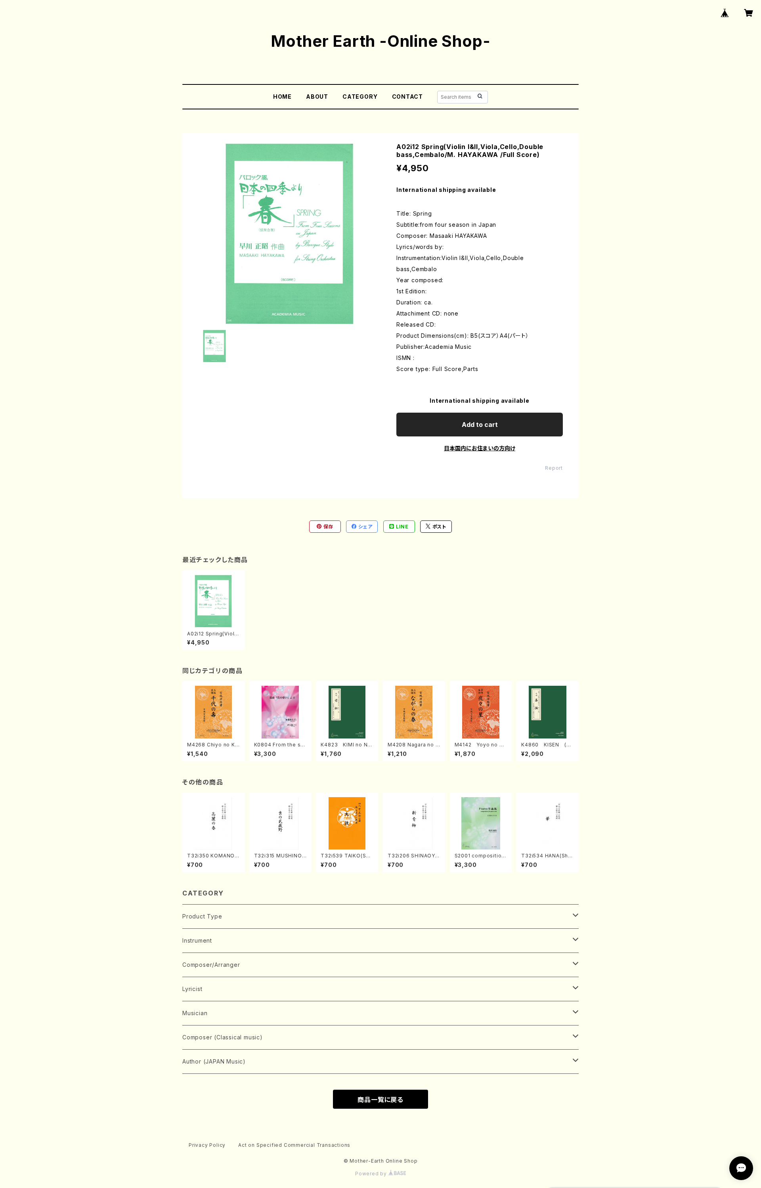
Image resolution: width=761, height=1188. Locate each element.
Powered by (371, 1174)
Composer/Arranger (211, 964)
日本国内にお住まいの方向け (479, 448)
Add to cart (480, 425)
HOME (282, 96)
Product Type (202, 916)
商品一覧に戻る (380, 1100)
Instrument (197, 940)
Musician (194, 1013)
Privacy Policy (207, 1145)
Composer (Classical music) (222, 1037)
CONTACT (407, 96)
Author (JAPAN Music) (214, 1061)
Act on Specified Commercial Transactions (294, 1145)
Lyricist (192, 988)
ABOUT (317, 96)
